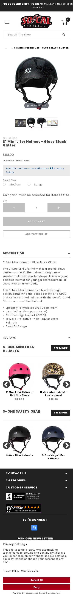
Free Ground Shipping (18, 4)
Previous (6, 384)
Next (66, 384)
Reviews (9, 338)
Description (13, 253)
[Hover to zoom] (36, 83)
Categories (16, 480)
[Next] (56, 83)
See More (61, 412)
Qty (5, 200)
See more (61, 348)
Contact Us (16, 473)
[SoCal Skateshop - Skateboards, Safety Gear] (36, 22)
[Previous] (17, 83)
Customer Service (21, 487)
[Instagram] (34, 527)
